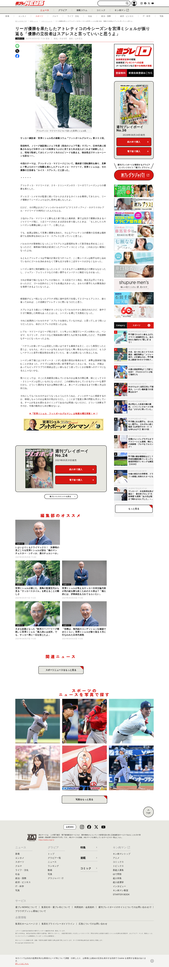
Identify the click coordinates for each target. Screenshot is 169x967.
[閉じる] (152, 961)
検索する (127, 3)
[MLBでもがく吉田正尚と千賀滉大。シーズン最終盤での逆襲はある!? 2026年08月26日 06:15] (84, 721)
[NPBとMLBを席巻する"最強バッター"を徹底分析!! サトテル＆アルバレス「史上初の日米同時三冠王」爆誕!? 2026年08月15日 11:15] (131, 768)
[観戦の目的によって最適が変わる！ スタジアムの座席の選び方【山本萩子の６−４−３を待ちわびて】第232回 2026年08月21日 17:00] (37, 768)
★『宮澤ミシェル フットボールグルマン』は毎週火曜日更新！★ (62, 413)
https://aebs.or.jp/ (46, 840)
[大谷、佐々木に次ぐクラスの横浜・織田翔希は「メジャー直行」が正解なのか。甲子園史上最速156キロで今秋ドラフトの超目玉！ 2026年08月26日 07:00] (37, 721)
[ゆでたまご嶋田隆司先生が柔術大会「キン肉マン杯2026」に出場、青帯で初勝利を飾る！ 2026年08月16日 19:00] (84, 768)
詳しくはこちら (22, 964)
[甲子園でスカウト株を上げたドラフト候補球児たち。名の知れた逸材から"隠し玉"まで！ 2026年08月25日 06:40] (131, 721)
